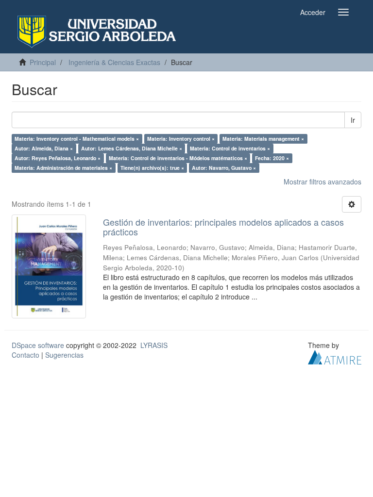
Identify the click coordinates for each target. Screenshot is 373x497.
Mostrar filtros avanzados (322, 181)
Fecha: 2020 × (272, 158)
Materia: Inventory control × (181, 138)
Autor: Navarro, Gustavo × (224, 167)
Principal (43, 62)
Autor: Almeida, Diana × (44, 148)
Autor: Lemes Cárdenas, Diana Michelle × (131, 148)
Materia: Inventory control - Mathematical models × (77, 138)
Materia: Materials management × (263, 138)
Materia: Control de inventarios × (230, 148)
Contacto (25, 355)
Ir (353, 120)
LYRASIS (154, 345)
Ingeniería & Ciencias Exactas (114, 62)
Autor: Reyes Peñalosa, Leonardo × (58, 158)
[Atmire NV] (334, 356)
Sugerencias (64, 355)
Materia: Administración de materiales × (63, 167)
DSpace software (38, 345)
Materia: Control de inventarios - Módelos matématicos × (178, 158)
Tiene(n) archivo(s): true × (152, 167)
